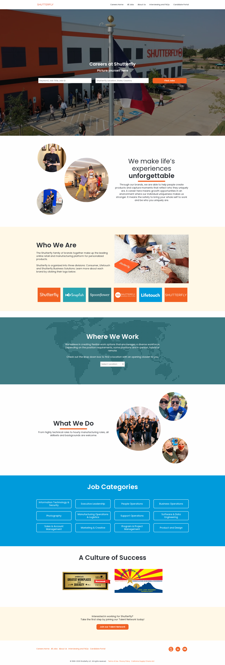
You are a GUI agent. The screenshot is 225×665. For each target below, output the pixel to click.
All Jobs (130, 4)
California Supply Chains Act (142, 661)
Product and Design (171, 527)
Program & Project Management (132, 528)
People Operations (132, 503)
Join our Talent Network (112, 626)
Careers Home (116, 4)
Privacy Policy (124, 661)
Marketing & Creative (93, 527)
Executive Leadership (93, 503)
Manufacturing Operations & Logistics (93, 516)
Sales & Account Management (53, 528)
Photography (53, 515)
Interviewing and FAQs (159, 4)
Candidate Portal (181, 4)
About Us (142, 4)
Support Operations (132, 515)
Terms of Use (113, 661)
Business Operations (171, 503)
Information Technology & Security (54, 504)
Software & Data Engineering (171, 516)
